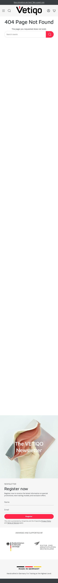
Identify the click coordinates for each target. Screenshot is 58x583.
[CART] (54, 10)
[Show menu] (3, 10)
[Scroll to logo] (15, 546)
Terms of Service (13, 523)
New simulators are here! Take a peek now (29, 2)
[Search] (50, 34)
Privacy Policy (46, 521)
